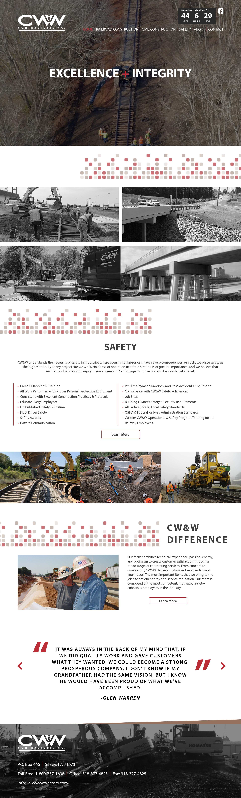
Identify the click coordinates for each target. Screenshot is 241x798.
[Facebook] (220, 11)
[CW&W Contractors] (42, 22)
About (199, 29)
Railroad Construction (117, 29)
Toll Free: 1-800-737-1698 (41, 773)
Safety (185, 29)
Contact (215, 29)
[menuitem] (86, 29)
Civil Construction (159, 29)
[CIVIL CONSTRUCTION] (181, 214)
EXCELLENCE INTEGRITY (120, 73)
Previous (19, 664)
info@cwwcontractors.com (43, 783)
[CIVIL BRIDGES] (180, 273)
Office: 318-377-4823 (88, 773)
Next (222, 664)
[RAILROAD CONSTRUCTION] (59, 214)
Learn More (121, 434)
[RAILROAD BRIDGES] (60, 273)
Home (88, 29)
